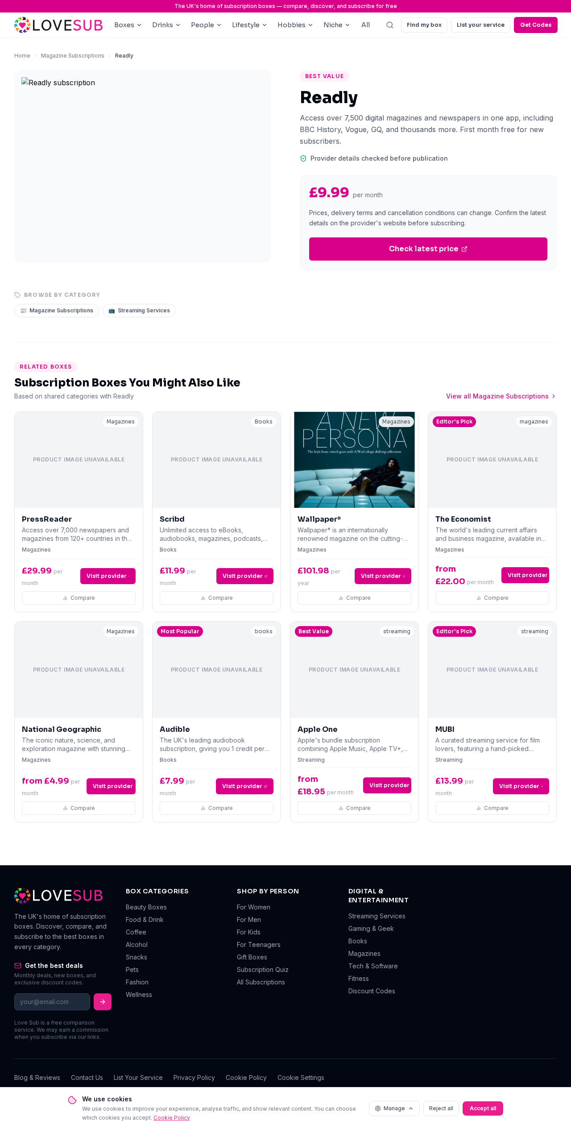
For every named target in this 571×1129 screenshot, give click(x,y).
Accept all (483, 1108)
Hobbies (291, 25)
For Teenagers (259, 944)
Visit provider (107, 576)
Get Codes (535, 24)
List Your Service (138, 1077)
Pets (132, 969)
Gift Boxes (252, 957)
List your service (481, 24)
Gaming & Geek (371, 928)
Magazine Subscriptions (72, 55)
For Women (253, 907)
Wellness (139, 994)
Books (357, 941)
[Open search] (389, 25)
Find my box (424, 24)
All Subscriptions (261, 982)
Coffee (136, 932)
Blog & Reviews (37, 1077)
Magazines (364, 953)
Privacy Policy (194, 1077)
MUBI (445, 729)
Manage (394, 1108)
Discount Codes (371, 991)
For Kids (249, 932)
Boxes (124, 25)
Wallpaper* (319, 519)
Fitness (358, 978)
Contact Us (87, 1077)
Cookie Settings (300, 1077)
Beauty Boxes (146, 907)
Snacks (136, 957)
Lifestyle (246, 25)
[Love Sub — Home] (58, 25)
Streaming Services (139, 310)
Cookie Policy (246, 1077)
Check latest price (424, 248)
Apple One (318, 729)
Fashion (137, 982)
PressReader (47, 519)
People (202, 25)
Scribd (172, 519)
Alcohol (137, 944)
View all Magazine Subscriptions (497, 396)
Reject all (441, 1108)
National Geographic (61, 729)
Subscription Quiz (263, 969)
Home (22, 55)
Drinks (162, 25)
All (365, 25)
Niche (333, 25)
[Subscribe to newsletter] (103, 1001)
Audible (175, 729)
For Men (249, 919)
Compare (82, 597)
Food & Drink (145, 919)
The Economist (463, 519)
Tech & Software (373, 966)
